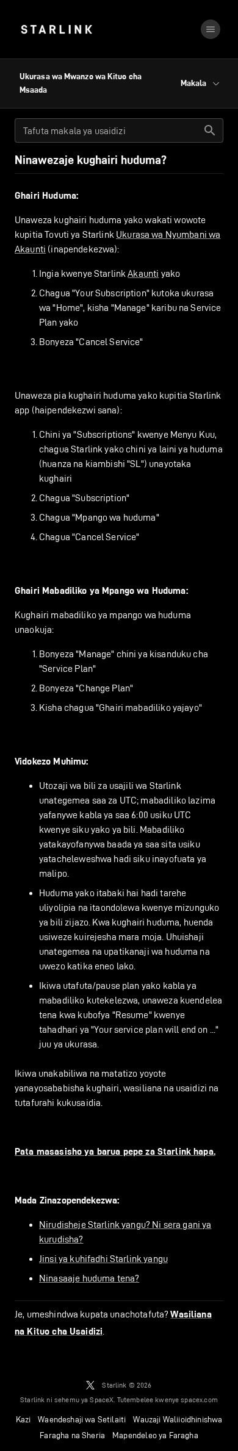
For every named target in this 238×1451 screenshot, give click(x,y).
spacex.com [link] (199, 1399)
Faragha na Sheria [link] (72, 1435)
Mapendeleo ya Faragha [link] (155, 1435)
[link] (56, 29)
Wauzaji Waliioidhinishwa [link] (177, 1419)
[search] (210, 130)
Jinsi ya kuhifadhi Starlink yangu (103, 1258)
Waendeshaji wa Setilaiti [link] (82, 1419)
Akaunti (143, 273)
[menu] (210, 29)
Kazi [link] (23, 1419)
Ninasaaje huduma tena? (89, 1278)
